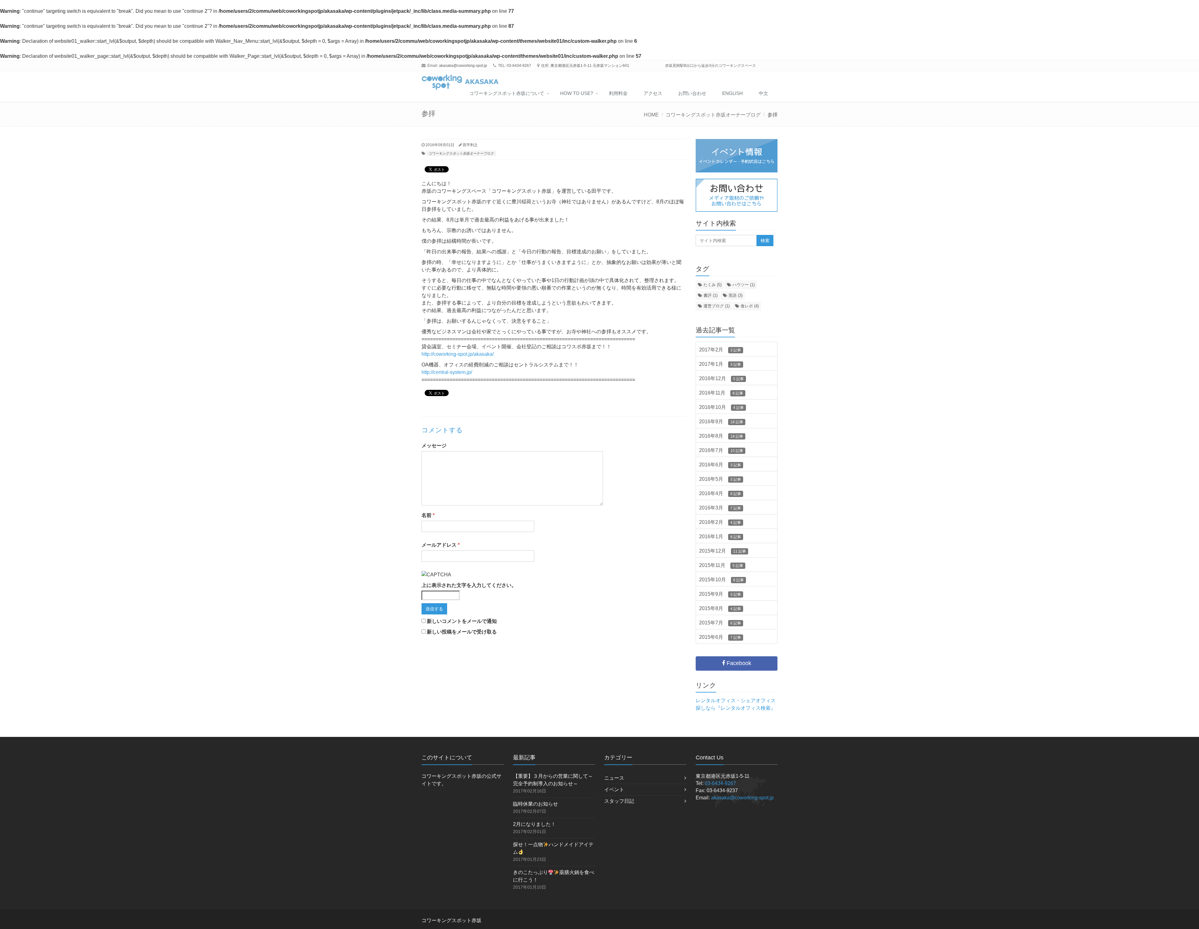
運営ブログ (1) (716, 306)
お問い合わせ (692, 93)
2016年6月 (720, 464)
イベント (614, 789)
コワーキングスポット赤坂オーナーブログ (713, 114)
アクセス (653, 93)
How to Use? (576, 93)
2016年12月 (721, 378)
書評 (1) (710, 295)
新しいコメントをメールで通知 (462, 621)
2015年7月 (720, 622)
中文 (763, 93)
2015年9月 (720, 594)
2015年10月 (721, 579)
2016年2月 (720, 522)
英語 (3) (735, 295)
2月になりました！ (534, 824)
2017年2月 (720, 349)
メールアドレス (441, 545)
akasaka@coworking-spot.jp (463, 65)
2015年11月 (721, 565)
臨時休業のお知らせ (535, 804)
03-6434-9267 (519, 65)
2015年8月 (720, 608)
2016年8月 (721, 436)
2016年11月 (721, 392)
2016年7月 (721, 450)
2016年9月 (721, 421)
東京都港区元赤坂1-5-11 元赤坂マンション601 (589, 65)
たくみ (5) (712, 284)
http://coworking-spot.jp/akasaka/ (458, 354)
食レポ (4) (749, 306)
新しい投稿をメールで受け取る (462, 631)
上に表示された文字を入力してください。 (469, 585)
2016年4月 (720, 493)
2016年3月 (720, 507)
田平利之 (470, 145)
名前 (428, 515)
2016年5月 (720, 479)
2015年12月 (722, 551)
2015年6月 (720, 637)
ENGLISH (732, 93)
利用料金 (618, 93)
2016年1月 (720, 536)
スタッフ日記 (619, 801)
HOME (651, 114)
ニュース (614, 778)
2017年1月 (720, 364)
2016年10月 (721, 407)
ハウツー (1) (743, 284)
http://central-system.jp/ (447, 372)
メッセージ (434, 445)
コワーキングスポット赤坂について (506, 93)
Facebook (738, 663)
